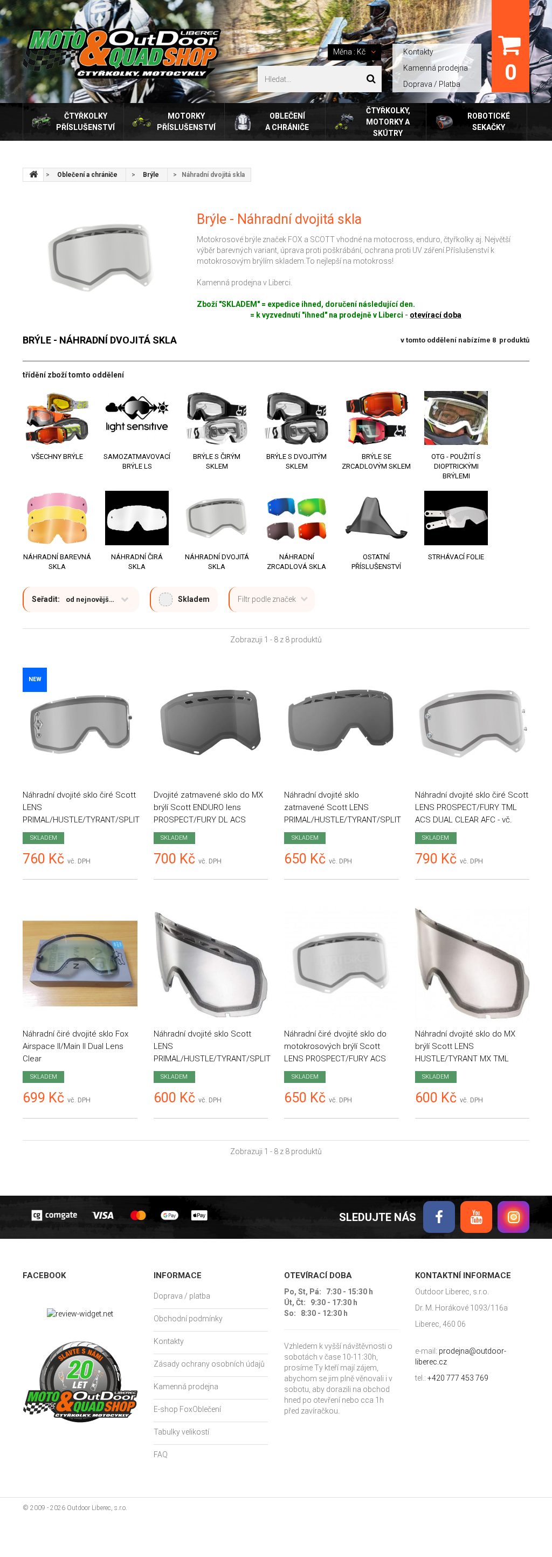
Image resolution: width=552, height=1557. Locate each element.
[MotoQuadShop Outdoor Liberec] (122, 53)
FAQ (161, 1454)
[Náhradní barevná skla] (57, 517)
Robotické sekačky (488, 122)
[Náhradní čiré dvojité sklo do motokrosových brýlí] (341, 964)
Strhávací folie (456, 557)
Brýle (151, 175)
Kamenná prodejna (435, 68)
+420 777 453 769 (457, 1378)
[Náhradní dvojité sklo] (211, 964)
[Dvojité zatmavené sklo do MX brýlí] (211, 725)
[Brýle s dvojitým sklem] (296, 418)
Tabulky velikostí (181, 1432)
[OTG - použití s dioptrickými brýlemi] (456, 418)
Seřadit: (46, 599)
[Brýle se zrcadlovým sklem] (376, 418)
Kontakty (418, 51)
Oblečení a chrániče (287, 122)
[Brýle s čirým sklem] (216, 418)
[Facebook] (439, 1217)
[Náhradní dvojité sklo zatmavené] (341, 725)
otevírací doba (435, 315)
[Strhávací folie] (456, 517)
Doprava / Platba (431, 84)
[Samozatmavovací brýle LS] (136, 418)
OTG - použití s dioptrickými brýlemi (456, 466)
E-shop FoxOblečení (187, 1409)
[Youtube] (476, 1217)
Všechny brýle (57, 456)
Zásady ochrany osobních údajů (209, 1364)
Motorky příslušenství (186, 122)
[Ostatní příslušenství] (376, 517)
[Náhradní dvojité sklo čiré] (80, 725)
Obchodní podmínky (188, 1318)
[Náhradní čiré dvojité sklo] (80, 964)
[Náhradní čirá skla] (136, 517)
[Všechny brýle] (57, 418)
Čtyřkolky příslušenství (85, 122)
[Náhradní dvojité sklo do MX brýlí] (472, 964)
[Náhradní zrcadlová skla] (296, 517)
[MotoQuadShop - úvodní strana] (33, 174)
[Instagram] (513, 1217)
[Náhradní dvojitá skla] (216, 517)
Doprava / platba (182, 1296)
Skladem (194, 599)
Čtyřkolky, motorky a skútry (388, 122)
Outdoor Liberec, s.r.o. (97, 1508)
